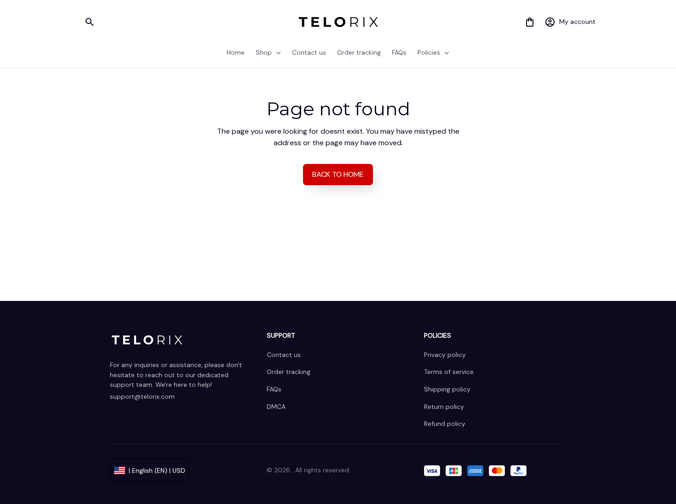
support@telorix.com (142, 396)
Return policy (444, 406)
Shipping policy (447, 389)
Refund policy (444, 423)
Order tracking (288, 372)
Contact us (284, 355)
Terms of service (449, 372)
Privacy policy (445, 355)
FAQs (274, 389)
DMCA (276, 406)
